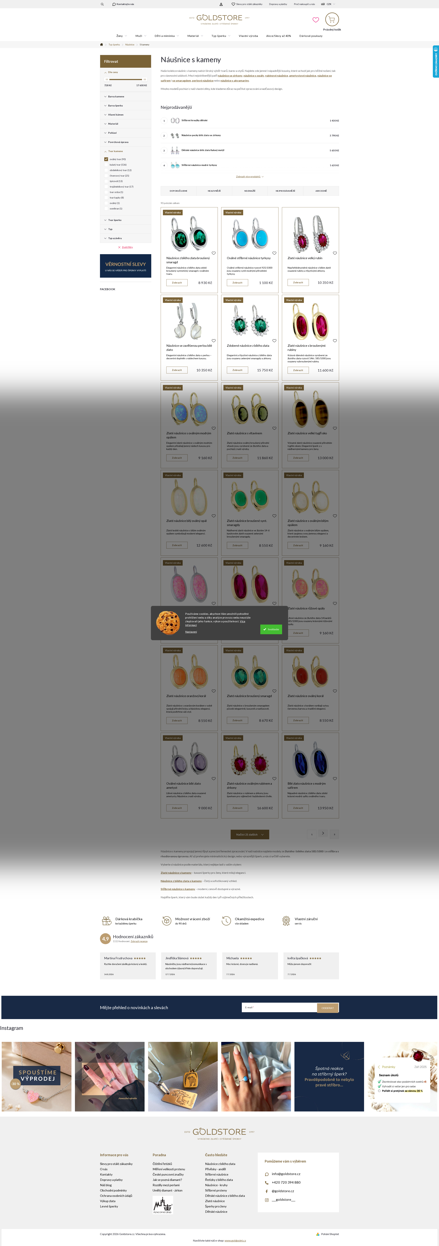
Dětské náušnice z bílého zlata (225, 1195)
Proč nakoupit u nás (304, 4)
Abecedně (321, 191)
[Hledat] (102, 4)
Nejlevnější (214, 191)
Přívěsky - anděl (215, 1169)
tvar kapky (116, 197)
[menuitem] (121, 36)
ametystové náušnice (302, 75)
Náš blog (106, 1185)
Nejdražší (249, 191)
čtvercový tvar (119, 175)
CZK (329, 4)
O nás (104, 1169)
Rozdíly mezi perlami (166, 1185)
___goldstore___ (283, 1199)
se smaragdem (181, 80)
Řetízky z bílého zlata (219, 1180)
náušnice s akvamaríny (235, 80)
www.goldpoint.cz (235, 1240)
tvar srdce (116, 192)
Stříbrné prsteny (216, 1190)
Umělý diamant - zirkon (167, 1190)
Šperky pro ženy (216, 1206)
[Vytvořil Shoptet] (318, 1234)
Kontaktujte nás (125, 4)
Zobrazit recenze (139, 941)
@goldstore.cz (283, 1191)
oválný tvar (117, 159)
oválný (114, 203)
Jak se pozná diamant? (167, 1180)
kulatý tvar (118, 164)
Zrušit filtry (127, 247)
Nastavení (191, 632)
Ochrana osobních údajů (116, 1195)
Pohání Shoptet (330, 1234)
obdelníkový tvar (120, 170)
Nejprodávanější (285, 191)
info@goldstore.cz (286, 1174)
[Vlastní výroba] (189, 234)
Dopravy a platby (278, 4)
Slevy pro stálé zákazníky (249, 4)
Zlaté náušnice (215, 1201)
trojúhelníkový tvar (121, 186)
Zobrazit (177, 282)
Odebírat (328, 1008)
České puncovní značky (168, 1174)
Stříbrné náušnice (216, 1174)
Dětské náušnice (216, 1211)
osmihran (116, 208)
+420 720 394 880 (286, 1182)
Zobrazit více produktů (248, 176)
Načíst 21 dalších (247, 834)
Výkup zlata (107, 1201)
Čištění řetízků (162, 1164)
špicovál (116, 181)
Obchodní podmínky (113, 1190)
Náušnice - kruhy (216, 1185)
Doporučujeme (178, 191)
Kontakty (106, 1174)
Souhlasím (273, 629)
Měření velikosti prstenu (169, 1169)
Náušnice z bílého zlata (220, 1164)
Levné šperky (109, 1206)
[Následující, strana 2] (323, 833)
